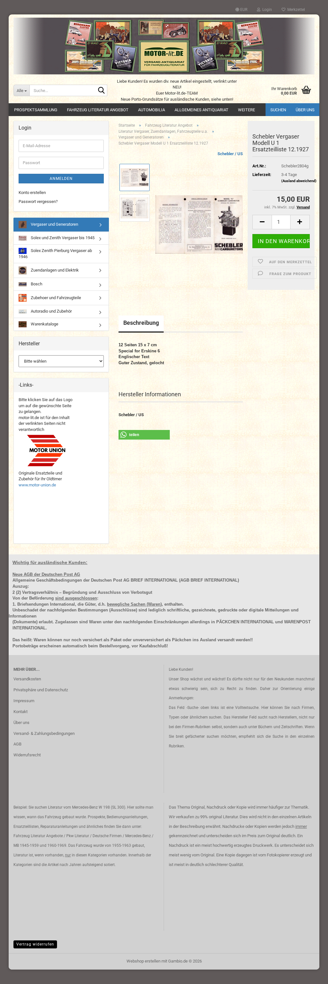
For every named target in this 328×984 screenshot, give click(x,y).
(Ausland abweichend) (298, 181)
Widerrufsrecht (27, 755)
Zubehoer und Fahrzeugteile (55, 297)
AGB (17, 744)
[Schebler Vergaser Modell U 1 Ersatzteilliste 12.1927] (199, 223)
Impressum (23, 700)
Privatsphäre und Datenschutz (40, 689)
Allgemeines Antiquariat (201, 109)
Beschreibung (141, 322)
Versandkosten (27, 679)
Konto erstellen (32, 192)
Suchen (278, 109)
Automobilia (151, 109)
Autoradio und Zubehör (51, 311)
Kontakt (20, 711)
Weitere (246, 109)
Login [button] (266, 9)
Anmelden (61, 178)
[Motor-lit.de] (164, 46)
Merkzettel (295, 9)
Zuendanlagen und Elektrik (54, 270)
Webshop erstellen (143, 961)
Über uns (305, 109)
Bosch (36, 284)
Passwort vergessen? (38, 201)
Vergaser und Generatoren (54, 224)
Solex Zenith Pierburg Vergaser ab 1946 (55, 253)
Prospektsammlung (35, 109)
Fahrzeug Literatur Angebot (97, 109)
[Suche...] (101, 91)
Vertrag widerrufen (35, 944)
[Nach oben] (310, 974)
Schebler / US (230, 153)
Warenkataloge (44, 324)
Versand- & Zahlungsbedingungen (44, 733)
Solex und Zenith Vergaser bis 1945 (62, 237)
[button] (241, 9)
